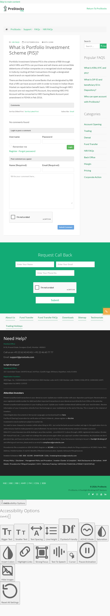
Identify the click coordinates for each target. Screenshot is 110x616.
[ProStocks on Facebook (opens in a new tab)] (89, 494)
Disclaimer (20, 460)
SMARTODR (38, 456)
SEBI (44, 483)
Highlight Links (25, 561)
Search (87, 41)
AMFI (23, 483)
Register (13, 151)
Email (72, 111)
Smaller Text (21, 534)
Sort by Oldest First (16, 111)
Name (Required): (18, 165)
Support (27, 29)
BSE (24, 456)
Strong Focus (42, 561)
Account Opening (92, 124)
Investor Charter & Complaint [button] (65, 460)
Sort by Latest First (32, 111)
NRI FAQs (48, 29)
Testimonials (97, 317)
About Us (10, 317)
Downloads (68, 317)
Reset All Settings (10, 602)
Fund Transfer (91, 144)
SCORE (50, 447)
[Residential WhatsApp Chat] (97, 494)
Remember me (20, 146)
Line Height (51, 539)
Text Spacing (37, 534)
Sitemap (82, 317)
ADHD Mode (87, 539)
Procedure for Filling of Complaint (22, 464)
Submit (55, 300)
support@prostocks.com (22, 357)
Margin (87, 163)
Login (70, 147)
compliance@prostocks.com (53, 442)
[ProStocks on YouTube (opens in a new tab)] (101, 494)
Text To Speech (58, 561)
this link (71, 418)
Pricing (87, 170)
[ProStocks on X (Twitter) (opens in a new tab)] (93, 494)
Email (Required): (51, 165)
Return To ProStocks (97, 8)
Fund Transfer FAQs (48, 317)
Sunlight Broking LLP (11, 365)
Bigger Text (6, 533)
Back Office (89, 157)
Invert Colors (7, 561)
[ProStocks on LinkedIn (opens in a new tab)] (105, 494)
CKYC (39, 464)
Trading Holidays (14, 326)
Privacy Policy (9, 460)
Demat (87, 137)
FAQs (37, 29)
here (64, 415)
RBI (16, 483)
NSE (20, 456)
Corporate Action (92, 177)
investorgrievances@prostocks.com (63, 456)
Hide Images (7, 579)
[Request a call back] (106, 311)
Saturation (102, 539)
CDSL (47, 456)
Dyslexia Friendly (68, 530)
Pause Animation (87, 561)
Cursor (72, 561)
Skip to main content (10, 1)
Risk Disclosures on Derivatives (90, 460)
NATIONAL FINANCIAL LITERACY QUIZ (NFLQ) (76, 464)
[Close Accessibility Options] (9, 516)
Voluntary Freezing (49, 464)
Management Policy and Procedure (38, 460)
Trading (88, 130)
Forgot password (27, 151)
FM (30, 483)
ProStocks (16, 29)
